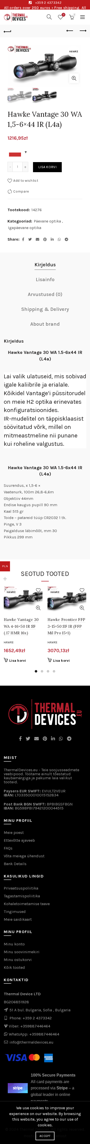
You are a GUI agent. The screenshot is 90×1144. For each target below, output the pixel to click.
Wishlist (63, 14)
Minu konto (14, 944)
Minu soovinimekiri (22, 951)
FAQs (8, 848)
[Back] (7, 31)
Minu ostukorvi (18, 959)
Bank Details (15, 863)
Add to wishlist (25, 180)
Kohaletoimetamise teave (27, 903)
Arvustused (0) (45, 294)
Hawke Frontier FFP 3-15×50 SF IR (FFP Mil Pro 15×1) (66, 626)
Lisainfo (45, 279)
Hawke (9, 642)
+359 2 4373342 (48, 3)
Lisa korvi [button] (17, 660)
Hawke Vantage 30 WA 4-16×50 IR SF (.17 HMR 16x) (21, 626)
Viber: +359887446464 (29, 1026)
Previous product (70, 31)
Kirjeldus (45, 265)
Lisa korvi (47, 167)
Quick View (38, 608)
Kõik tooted (14, 967)
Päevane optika (47, 221)
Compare (21, 191)
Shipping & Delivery (45, 309)
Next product (82, 31)
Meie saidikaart (18, 919)
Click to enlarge (74, 78)
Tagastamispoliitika (22, 896)
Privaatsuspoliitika (21, 888)
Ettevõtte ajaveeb (19, 840)
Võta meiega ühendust (24, 856)
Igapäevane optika (24, 227)
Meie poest (14, 832)
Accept (45, 1136)
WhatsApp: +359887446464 (34, 1034)
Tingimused (15, 911)
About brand (45, 324)
